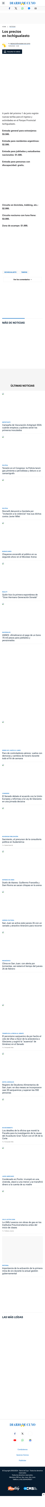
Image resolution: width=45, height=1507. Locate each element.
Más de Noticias (13, 322)
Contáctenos (23, 1449)
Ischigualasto (10, 272)
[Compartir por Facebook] (9, 8)
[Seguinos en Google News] (30, 1440)
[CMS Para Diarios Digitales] (30, 1488)
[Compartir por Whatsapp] (22, 8)
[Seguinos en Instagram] (30, 1434)
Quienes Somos (22, 1455)
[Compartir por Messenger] (29, 8)
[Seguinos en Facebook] (15, 1434)
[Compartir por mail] (35, 8)
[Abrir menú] (3, 3)
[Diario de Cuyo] (22, 3)
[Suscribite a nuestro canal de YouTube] (15, 1440)
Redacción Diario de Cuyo (20, 44)
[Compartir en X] (16, 8)
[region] (22, 18)
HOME (4, 26)
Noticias (12, 26)
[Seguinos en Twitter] (22, 1434)
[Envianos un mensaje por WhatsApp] (22, 1440)
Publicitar (22, 1460)
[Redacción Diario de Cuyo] (4, 45)
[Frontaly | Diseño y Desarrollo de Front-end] (14, 1488)
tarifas (24, 272)
